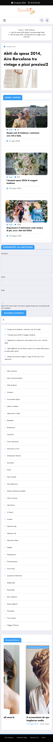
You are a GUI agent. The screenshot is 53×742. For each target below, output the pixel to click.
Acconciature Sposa (13, 399)
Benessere (10, 420)
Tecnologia (10, 611)
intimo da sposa (12, 498)
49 (18, 129)
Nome (3, 277)
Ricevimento (11, 590)
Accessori (10, 392)
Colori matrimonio (13, 442)
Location (9, 519)
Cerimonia (10, 434)
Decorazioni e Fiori (13, 449)
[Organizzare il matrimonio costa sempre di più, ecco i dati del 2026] (26, 211)
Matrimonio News (12, 540)
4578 (19, 224)
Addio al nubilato (12, 406)
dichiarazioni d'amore (14, 456)
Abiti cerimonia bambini (14, 378)
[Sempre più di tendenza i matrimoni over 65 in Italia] (26, 116)
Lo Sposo (10, 512)
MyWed (9, 547)
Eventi (9, 470)
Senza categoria (12, 604)
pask (10, 129)
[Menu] (4, 20)
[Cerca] (41, 20)
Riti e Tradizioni (12, 597)
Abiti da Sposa (12, 385)
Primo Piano (11, 569)
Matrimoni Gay (11, 526)
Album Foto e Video (13, 413)
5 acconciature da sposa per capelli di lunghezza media (23, 719)
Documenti (10, 463)
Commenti (4, 253)
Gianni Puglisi (22, 724)
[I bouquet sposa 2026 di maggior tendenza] (26, 164)
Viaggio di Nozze (13, 625)
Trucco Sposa (11, 618)
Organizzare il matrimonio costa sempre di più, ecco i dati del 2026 (25, 229)
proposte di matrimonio (14, 576)
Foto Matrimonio (12, 484)
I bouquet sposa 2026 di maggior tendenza (22, 182)
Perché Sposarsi (12, 561)
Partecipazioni (11, 554)
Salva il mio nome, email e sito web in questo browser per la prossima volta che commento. (25, 307)
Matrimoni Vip (11, 533)
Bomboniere (11, 427)
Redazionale (11, 583)
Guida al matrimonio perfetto (16, 491)
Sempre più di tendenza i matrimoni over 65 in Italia (23, 134)
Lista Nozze (11, 505)
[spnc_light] (47, 20)
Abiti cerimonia (12, 371)
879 (18, 177)
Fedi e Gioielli (11, 477)
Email (3, 290)
